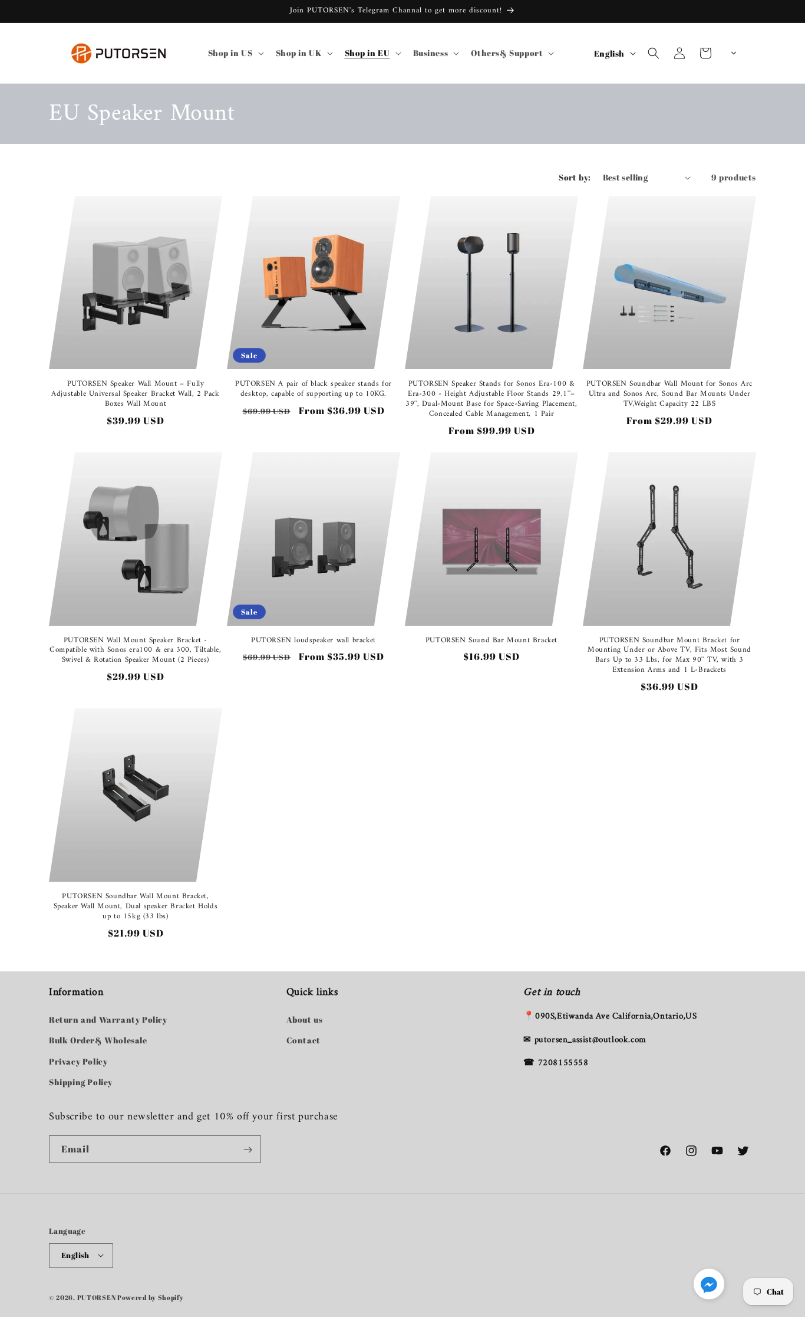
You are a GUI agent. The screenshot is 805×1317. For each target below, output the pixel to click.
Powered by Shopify (150, 1296)
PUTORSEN (96, 1296)
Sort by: (574, 177)
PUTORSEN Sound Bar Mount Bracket (491, 641)
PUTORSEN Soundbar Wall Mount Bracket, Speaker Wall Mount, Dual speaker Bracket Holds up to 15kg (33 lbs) (136, 907)
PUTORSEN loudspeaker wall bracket (313, 641)
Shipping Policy (81, 1082)
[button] (235, 53)
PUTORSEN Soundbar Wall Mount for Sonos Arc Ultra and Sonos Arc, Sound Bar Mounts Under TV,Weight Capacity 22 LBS (669, 394)
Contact (303, 1040)
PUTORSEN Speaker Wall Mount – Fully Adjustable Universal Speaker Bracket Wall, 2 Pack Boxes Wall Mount (135, 394)
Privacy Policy (78, 1061)
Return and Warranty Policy (108, 1020)
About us (304, 1020)
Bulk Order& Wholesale (98, 1040)
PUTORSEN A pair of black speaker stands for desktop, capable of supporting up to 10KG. (313, 389)
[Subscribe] (247, 1150)
